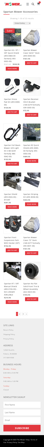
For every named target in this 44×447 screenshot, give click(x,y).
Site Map (21, 442)
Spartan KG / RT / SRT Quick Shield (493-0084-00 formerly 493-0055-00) (11, 56)
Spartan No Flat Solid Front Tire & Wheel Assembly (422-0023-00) (31, 287)
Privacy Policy (8, 339)
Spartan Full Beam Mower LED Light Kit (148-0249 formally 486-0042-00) (12, 151)
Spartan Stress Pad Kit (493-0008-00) (12, 102)
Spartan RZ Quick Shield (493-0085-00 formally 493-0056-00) (31, 149)
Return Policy (8, 330)
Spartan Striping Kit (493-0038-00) (30, 195)
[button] (27, 4)
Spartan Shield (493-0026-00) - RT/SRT (10, 197)
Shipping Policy (9, 334)
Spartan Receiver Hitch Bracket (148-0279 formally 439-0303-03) (31, 103)
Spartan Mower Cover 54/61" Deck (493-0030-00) (31, 53)
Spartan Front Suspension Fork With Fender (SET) (12, 240)
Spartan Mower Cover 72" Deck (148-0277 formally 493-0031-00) (31, 241)
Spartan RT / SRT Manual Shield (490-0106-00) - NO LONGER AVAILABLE (11, 289)
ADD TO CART (32, 63)
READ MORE (12, 69)
